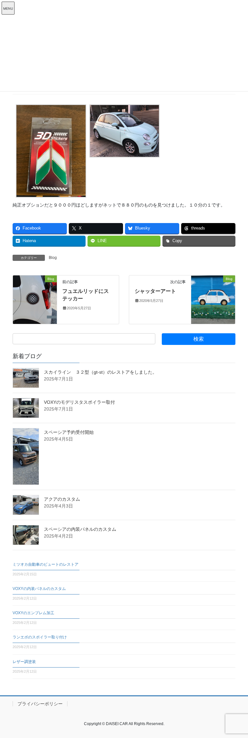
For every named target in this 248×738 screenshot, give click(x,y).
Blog (53, 257)
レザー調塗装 (24, 661)
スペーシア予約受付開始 (69, 432)
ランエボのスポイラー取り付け (40, 637)
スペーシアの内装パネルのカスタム (80, 529)
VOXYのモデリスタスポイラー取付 (79, 402)
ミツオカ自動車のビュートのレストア (45, 564)
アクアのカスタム (62, 499)
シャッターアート (155, 291)
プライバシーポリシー (40, 703)
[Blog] (35, 299)
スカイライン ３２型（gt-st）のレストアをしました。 (100, 372)
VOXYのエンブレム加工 (33, 613)
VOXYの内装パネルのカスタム (39, 588)
